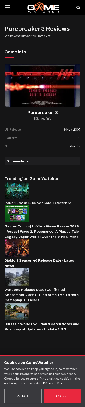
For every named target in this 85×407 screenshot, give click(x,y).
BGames (39, 118)
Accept (62, 396)
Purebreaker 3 (42, 112)
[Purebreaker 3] (42, 85)
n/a (49, 118)
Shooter (75, 146)
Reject (23, 396)
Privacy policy (52, 383)
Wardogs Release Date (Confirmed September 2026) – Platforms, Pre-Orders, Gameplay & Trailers (42, 295)
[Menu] (7, 7)
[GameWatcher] (43, 7)
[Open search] (77, 7)
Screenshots (18, 161)
